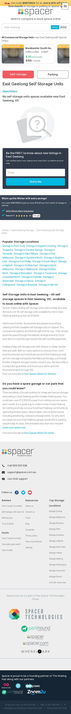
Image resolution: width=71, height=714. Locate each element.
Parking (53, 74)
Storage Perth (54, 529)
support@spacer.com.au (21, 472)
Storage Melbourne (57, 517)
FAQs (27, 518)
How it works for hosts (11, 538)
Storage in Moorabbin (21, 273)
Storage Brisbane (56, 523)
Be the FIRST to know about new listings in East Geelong (33, 155)
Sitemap (29, 547)
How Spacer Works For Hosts (39, 433)
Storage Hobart (55, 553)
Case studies (7, 550)
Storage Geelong (56, 559)
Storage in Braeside (27, 284)
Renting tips (7, 518)
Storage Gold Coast (57, 547)
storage (55, 27)
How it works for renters (12, 506)
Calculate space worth (11, 544)
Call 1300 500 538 (17, 465)
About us (29, 506)
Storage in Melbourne (26, 269)
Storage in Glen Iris (48, 284)
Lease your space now (14, 427)
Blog (27, 524)
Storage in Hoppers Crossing (41, 246)
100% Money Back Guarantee (15, 211)
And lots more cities (57, 582)
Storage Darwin (55, 576)
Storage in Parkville (32, 277)
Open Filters (9, 91)
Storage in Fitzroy (24, 281)
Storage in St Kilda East (26, 265)
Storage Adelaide (56, 541)
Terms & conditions (33, 541)
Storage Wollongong (57, 565)
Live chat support (18, 478)
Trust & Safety (8, 524)
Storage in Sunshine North (28, 257)
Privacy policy (31, 536)
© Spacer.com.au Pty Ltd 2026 (20, 704)
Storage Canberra (56, 535)
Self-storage (18, 74)
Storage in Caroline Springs (29, 250)
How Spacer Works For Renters (40, 374)
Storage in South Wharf (44, 261)
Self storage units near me (13, 512)
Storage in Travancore (45, 273)
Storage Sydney (55, 511)
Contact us (30, 512)
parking (63, 27)
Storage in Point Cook (13, 246)
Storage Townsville (57, 571)
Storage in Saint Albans (26, 253)
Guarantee (29, 530)
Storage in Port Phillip (20, 261)
